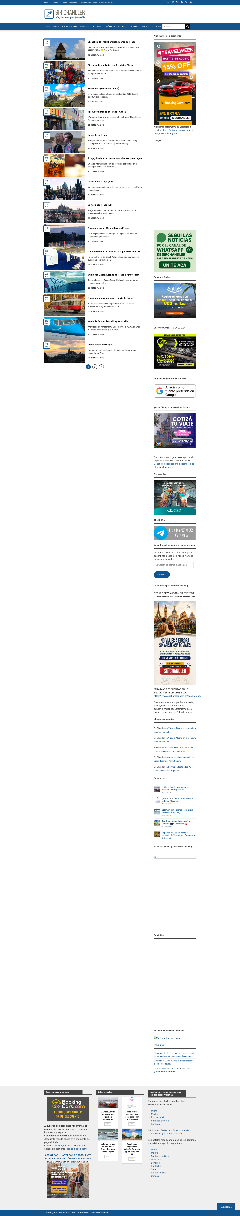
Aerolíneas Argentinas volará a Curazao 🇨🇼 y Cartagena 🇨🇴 (176, 822)
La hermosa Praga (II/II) (100, 181)
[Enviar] (187, 26)
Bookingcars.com (64, 1145)
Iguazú (164, 1133)
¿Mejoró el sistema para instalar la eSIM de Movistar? (177, 799)
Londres (155, 1124)
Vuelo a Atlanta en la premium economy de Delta (175, 730)
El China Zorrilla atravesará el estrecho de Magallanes (175, 788)
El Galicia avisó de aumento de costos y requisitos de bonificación (173, 749)
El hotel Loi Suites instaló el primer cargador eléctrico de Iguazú (174, 1062)
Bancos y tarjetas (91, 27)
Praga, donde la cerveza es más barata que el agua (115, 158)
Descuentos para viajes (88, 2)
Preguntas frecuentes (107, 2)
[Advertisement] (145, 14)
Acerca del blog (55, 2)
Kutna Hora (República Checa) (103, 88)
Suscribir (161, 574)
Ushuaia (185, 1130)
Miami (154, 1110)
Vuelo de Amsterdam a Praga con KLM (108, 321)
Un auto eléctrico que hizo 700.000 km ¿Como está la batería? (172, 1070)
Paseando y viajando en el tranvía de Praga (110, 298)
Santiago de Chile (160, 1120)
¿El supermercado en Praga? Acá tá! (107, 111)
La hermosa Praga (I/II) (100, 205)
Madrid (154, 1114)
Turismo (133, 27)
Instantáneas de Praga (100, 344)
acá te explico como (77, 1148)
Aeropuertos (69, 27)
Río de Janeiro (158, 1117)
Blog (46, 2)
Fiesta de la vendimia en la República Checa (110, 65)
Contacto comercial (70, 2)
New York (156, 1159)
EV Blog (160, 1045)
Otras (155, 26)
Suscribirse (226, 1207)
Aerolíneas (52, 27)
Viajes (145, 27)
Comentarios (166, 792)
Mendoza (153, 1133)
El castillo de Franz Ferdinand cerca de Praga (111, 42)
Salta (175, 1130)
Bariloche (165, 1130)
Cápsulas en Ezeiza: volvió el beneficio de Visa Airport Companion (178, 834)
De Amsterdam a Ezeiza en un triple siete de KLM (114, 251)
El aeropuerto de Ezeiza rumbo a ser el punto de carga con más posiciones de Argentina (174, 1054)
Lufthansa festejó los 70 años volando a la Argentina (172, 769)
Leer (108, 1124)
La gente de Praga (97, 135)
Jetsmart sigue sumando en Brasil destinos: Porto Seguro (174, 759)
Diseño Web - (100, 1212)
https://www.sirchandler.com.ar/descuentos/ (177, 696)
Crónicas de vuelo (115, 27)
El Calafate (176, 1133)
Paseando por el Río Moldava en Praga (108, 228)
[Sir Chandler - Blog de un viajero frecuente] (64, 14)
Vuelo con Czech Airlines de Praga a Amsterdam (113, 274)
